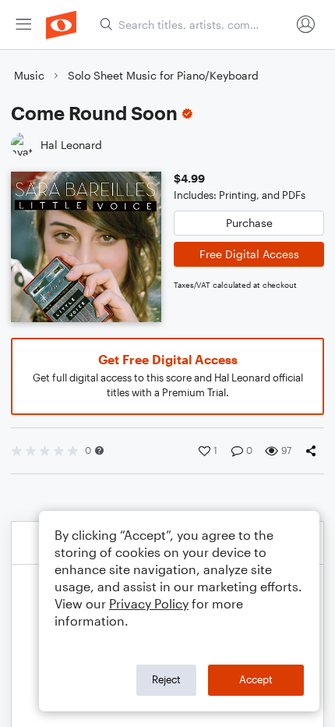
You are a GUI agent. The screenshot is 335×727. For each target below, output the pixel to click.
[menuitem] (23, 24)
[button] (99, 450)
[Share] (314, 451)
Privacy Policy (149, 603)
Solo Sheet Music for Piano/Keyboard (163, 75)
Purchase (249, 222)
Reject (166, 679)
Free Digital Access (249, 254)
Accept (256, 679)
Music (29, 75)
